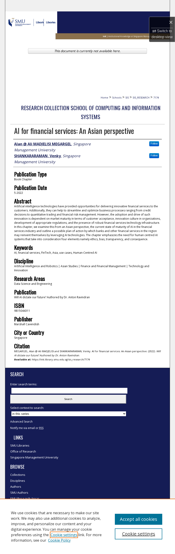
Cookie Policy (59, 540)
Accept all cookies (138, 519)
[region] (87, 526)
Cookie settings (64, 534)
